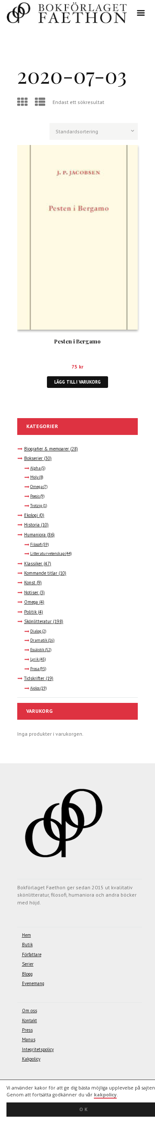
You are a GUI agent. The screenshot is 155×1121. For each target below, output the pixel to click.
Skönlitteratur (38, 621)
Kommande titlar (40, 573)
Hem (26, 935)
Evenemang (33, 983)
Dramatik (38, 640)
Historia (32, 525)
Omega (36, 486)
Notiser (31, 592)
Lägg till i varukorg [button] (77, 382)
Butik (27, 945)
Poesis (35, 496)
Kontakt (29, 1020)
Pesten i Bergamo (77, 341)
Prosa (34, 668)
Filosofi (36, 544)
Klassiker (33, 563)
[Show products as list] (41, 102)
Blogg (27, 974)
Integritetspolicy (38, 1049)
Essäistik (37, 649)
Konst (29, 582)
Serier (28, 964)
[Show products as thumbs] (23, 102)
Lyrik (34, 659)
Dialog (35, 631)
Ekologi (31, 515)
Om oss (29, 1011)
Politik (30, 612)
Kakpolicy (31, 1059)
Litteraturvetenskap (47, 553)
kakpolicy (105, 1095)
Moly (34, 477)
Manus (28, 1039)
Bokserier (33, 458)
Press (27, 1030)
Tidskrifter (34, 678)
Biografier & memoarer (46, 449)
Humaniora (35, 535)
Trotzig (36, 505)
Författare (31, 954)
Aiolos (35, 688)
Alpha (35, 468)
